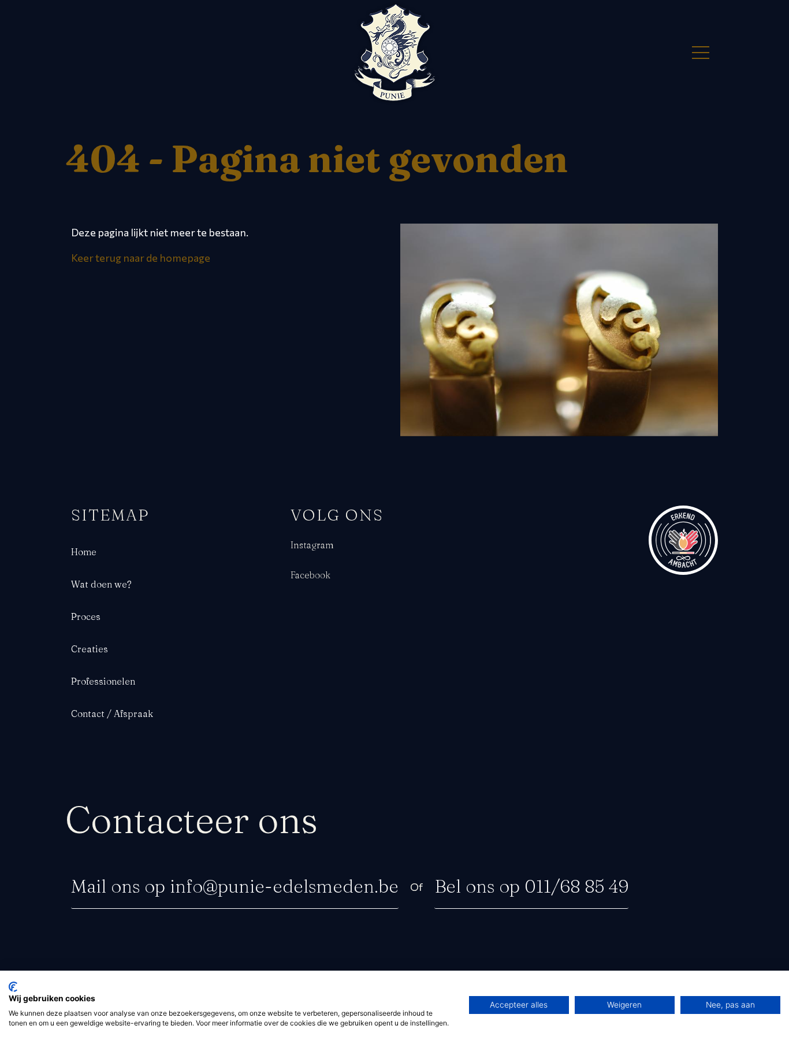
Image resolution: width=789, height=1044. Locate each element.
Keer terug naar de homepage (140, 257)
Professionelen (103, 681)
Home (83, 552)
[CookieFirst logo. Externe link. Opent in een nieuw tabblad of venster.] (13, 987)
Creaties (89, 649)
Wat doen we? (101, 584)
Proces (86, 616)
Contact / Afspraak (112, 713)
